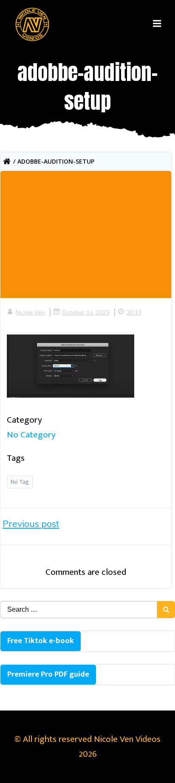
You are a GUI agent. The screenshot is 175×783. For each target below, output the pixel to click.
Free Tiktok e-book (40, 640)
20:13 (134, 312)
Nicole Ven (30, 312)
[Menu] (157, 24)
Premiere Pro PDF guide (48, 674)
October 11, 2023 (86, 312)
